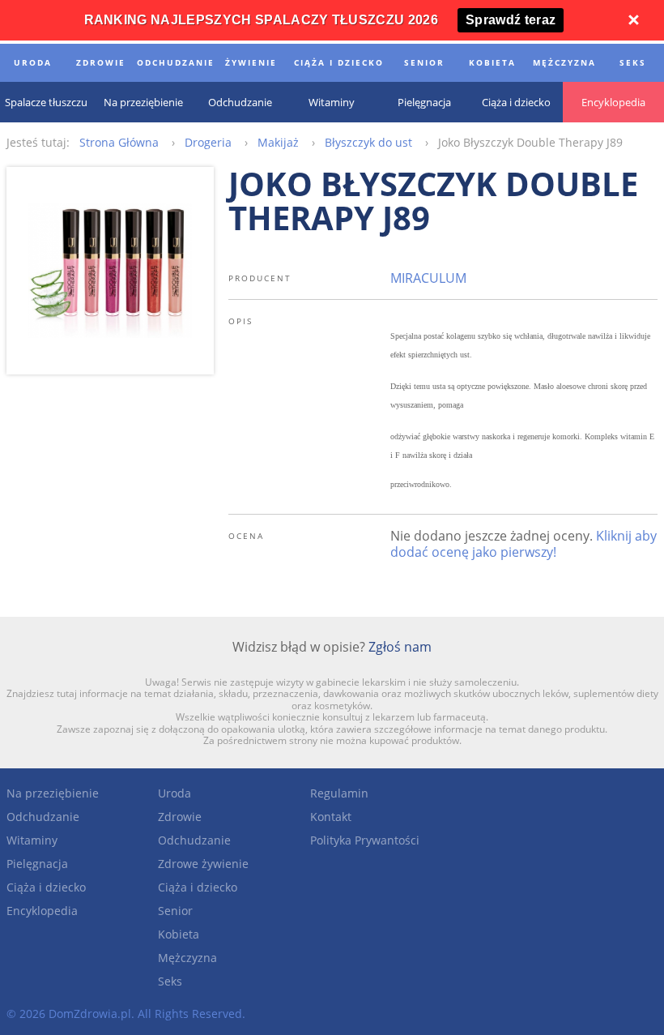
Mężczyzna (187, 957)
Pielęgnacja (37, 863)
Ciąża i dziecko (46, 887)
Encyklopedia (42, 910)
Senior (175, 910)
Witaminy (31, 840)
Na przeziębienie (52, 793)
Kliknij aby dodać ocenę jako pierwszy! (523, 544)
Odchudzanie (42, 816)
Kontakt (330, 816)
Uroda (174, 793)
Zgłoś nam (400, 647)
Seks (170, 981)
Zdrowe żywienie (203, 863)
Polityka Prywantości (364, 840)
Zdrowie (180, 816)
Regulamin (339, 793)
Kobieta (178, 934)
